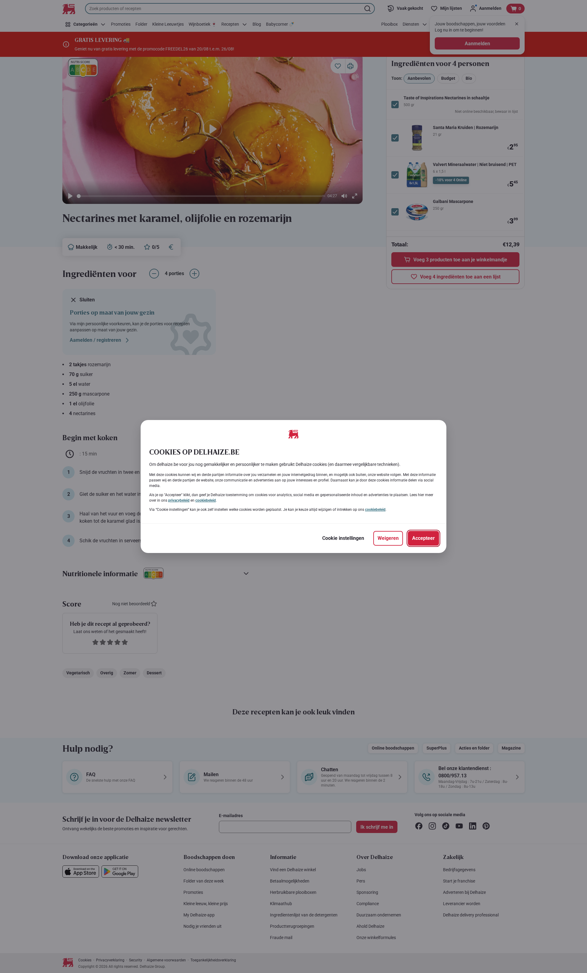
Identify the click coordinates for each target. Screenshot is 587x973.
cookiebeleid (205, 500)
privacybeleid (179, 500)
